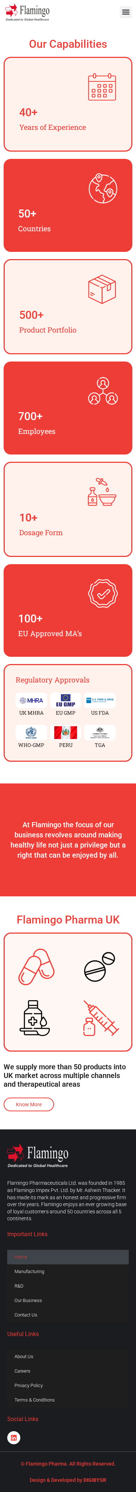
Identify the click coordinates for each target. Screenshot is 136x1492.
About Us (24, 1356)
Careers (22, 1371)
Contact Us (26, 1315)
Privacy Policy (29, 1385)
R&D (19, 1286)
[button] (126, 12)
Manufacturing (29, 1271)
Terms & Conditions (35, 1400)
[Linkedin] (13, 1437)
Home (21, 1257)
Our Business (28, 1300)
